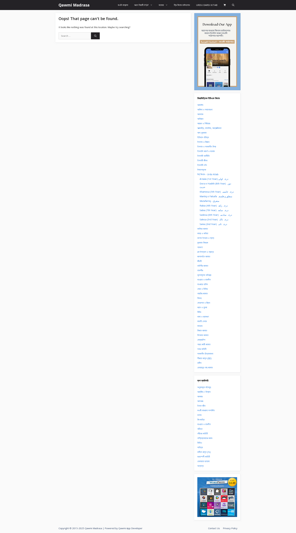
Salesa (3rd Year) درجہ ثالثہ (214, 219)
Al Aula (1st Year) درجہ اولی (214, 178)
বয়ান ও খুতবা (202, 307)
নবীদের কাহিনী (202, 433)
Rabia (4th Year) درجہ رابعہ (214, 205)
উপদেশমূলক (201, 169)
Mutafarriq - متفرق (209, 200)
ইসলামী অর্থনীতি (203, 155)
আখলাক (200, 114)
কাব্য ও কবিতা (202, 233)
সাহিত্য (200, 447)
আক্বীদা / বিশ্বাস (204, 391)
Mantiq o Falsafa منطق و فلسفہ (216, 196)
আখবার (200, 396)
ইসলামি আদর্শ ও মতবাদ (206, 151)
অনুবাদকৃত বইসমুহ (204, 387)
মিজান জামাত (202, 330)
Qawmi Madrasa (74, 5)
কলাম (199, 414)
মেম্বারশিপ (201, 339)
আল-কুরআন (202, 132)
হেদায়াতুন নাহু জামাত (205, 367)
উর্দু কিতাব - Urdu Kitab (207, 174)
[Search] (95, 35)
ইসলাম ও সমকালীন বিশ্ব (206, 146)
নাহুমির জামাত (202, 293)
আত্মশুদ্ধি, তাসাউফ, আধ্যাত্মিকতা (209, 128)
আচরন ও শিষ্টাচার (203, 123)
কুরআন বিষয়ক (202, 242)
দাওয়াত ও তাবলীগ (204, 279)
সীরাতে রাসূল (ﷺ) (204, 358)
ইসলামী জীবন (202, 160)
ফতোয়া (161, 4)
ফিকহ (199, 298)
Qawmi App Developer (130, 528)
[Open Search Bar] (233, 5)
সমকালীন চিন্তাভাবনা (205, 353)
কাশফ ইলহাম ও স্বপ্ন (205, 237)
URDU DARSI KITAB (206, 4)
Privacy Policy (230, 528)
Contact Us (214, 528)
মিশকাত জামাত (202, 335)
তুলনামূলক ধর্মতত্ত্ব (204, 274)
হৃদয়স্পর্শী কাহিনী (203, 456)
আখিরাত (200, 118)
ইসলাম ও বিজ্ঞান (203, 141)
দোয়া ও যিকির (202, 288)
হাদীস (199, 362)
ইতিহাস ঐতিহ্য (203, 137)
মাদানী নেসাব (202, 321)
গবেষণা (200, 247)
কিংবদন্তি (201, 419)
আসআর (200, 401)
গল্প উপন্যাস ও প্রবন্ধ (205, 251)
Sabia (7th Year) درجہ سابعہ (214, 210)
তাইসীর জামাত (202, 265)
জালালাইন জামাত (203, 256)
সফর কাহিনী (201, 348)
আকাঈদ (200, 104)
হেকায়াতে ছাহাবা (203, 461)
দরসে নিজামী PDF (141, 4)
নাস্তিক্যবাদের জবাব (204, 438)
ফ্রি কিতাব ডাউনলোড (182, 4)
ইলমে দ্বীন (201, 405)
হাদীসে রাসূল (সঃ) (204, 451)
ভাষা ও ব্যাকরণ (203, 316)
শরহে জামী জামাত (203, 344)
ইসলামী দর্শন (202, 165)
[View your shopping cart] (224, 5)
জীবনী (199, 261)
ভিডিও (199, 442)
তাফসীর (200, 270)
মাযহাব (199, 325)
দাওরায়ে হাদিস (202, 284)
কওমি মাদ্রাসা (123, 4)
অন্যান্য (200, 465)
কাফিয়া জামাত (202, 228)
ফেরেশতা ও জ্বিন (203, 302)
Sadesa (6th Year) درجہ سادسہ (216, 214)
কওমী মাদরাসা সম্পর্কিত (206, 410)
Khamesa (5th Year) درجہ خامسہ (217, 191)
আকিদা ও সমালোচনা (204, 109)
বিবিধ (199, 311)
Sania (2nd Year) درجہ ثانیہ (213, 224)
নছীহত (199, 428)
